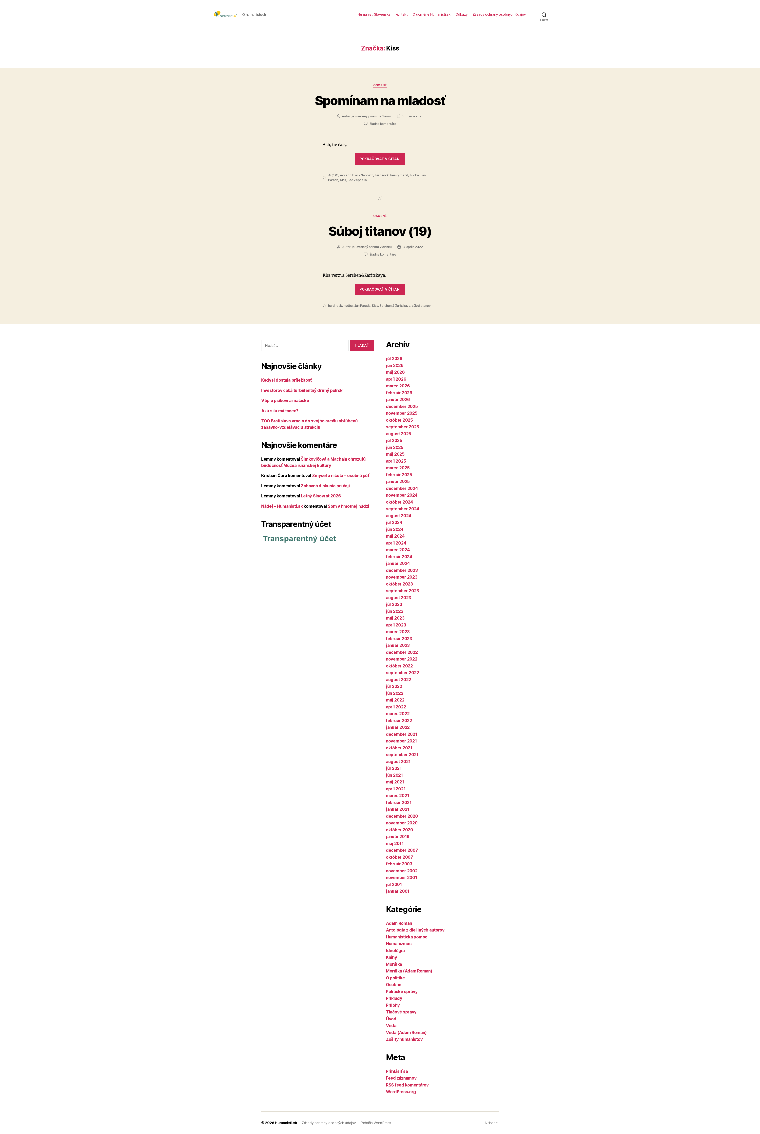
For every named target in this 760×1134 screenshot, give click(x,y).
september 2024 (402, 508)
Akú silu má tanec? (279, 410)
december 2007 (402, 850)
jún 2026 (395, 365)
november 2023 (401, 577)
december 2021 (401, 734)
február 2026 (399, 392)
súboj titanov (421, 306)
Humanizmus (398, 943)
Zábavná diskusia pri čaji (325, 485)
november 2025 (401, 413)
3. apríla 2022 (413, 247)
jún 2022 (394, 693)
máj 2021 (395, 781)
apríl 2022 (396, 706)
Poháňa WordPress (376, 1123)
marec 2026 (398, 385)
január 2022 (398, 727)
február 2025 (399, 474)
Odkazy (461, 14)
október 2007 (399, 857)
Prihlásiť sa (397, 1071)
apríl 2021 (396, 788)
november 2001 (401, 877)
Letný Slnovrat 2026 (321, 495)
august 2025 (398, 433)
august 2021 (398, 761)
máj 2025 (395, 454)
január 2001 (397, 891)
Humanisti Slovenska (374, 14)
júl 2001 (394, 884)
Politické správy (402, 991)
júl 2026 (394, 358)
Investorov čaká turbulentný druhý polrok (302, 390)
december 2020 (402, 816)
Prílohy (393, 1005)
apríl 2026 (396, 379)
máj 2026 (395, 372)
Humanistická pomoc (406, 936)
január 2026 (398, 399)
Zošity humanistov (404, 1039)
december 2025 (402, 406)
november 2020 (402, 822)
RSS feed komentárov (407, 1085)
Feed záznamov (401, 1078)
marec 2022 (397, 713)
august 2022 (398, 679)
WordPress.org (401, 1091)
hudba (414, 175)
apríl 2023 (396, 625)
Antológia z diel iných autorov (415, 930)
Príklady (394, 998)
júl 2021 (394, 768)
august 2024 (398, 515)
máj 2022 (395, 700)
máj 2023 (395, 618)
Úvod (391, 1018)
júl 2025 (394, 440)
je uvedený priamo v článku (371, 116)
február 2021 (399, 802)
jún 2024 (395, 529)
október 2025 (399, 420)
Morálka (394, 964)
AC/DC (333, 175)
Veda (391, 1025)
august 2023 (398, 597)
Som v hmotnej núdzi (348, 506)
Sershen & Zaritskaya (395, 306)
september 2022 (402, 672)
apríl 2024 (396, 543)
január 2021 (397, 809)
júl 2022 (394, 686)
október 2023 (399, 584)
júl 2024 (394, 522)
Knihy (391, 957)
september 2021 (402, 754)
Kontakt (401, 14)
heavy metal (399, 175)
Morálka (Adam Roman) (409, 971)
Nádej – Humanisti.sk (282, 506)
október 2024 (399, 502)
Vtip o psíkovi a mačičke (285, 400)
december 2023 (402, 570)
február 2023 (399, 638)
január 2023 (398, 645)
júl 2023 (394, 604)
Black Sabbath (362, 175)
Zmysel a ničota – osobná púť (340, 475)
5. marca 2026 (413, 116)
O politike (395, 977)
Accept (345, 175)
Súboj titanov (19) (380, 231)
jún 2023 (394, 611)
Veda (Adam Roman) (406, 1032)
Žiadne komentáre (383, 124)
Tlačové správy (401, 1011)
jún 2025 (394, 447)
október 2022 (399, 665)
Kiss (343, 180)
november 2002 (402, 870)
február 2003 (399, 863)
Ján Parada (362, 306)
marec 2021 (397, 795)
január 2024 (398, 563)
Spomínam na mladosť (380, 100)
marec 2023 (397, 631)
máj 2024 (395, 536)
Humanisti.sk (286, 1123)
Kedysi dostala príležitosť (286, 380)
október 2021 (399, 747)
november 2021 (401, 741)
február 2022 (399, 720)
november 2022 (401, 659)
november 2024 (402, 495)
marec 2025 (397, 467)
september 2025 (402, 426)
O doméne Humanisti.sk (431, 14)
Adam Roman (399, 923)
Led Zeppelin (357, 180)
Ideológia (395, 950)
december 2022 (402, 652)
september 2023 (402, 590)
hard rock (382, 175)
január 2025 (398, 481)
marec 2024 (398, 549)
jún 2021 (394, 775)
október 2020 (399, 829)
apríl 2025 (396, 461)
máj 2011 (395, 843)
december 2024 (402, 488)
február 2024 (399, 556)
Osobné (380, 85)
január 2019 (397, 836)
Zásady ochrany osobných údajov (499, 14)
